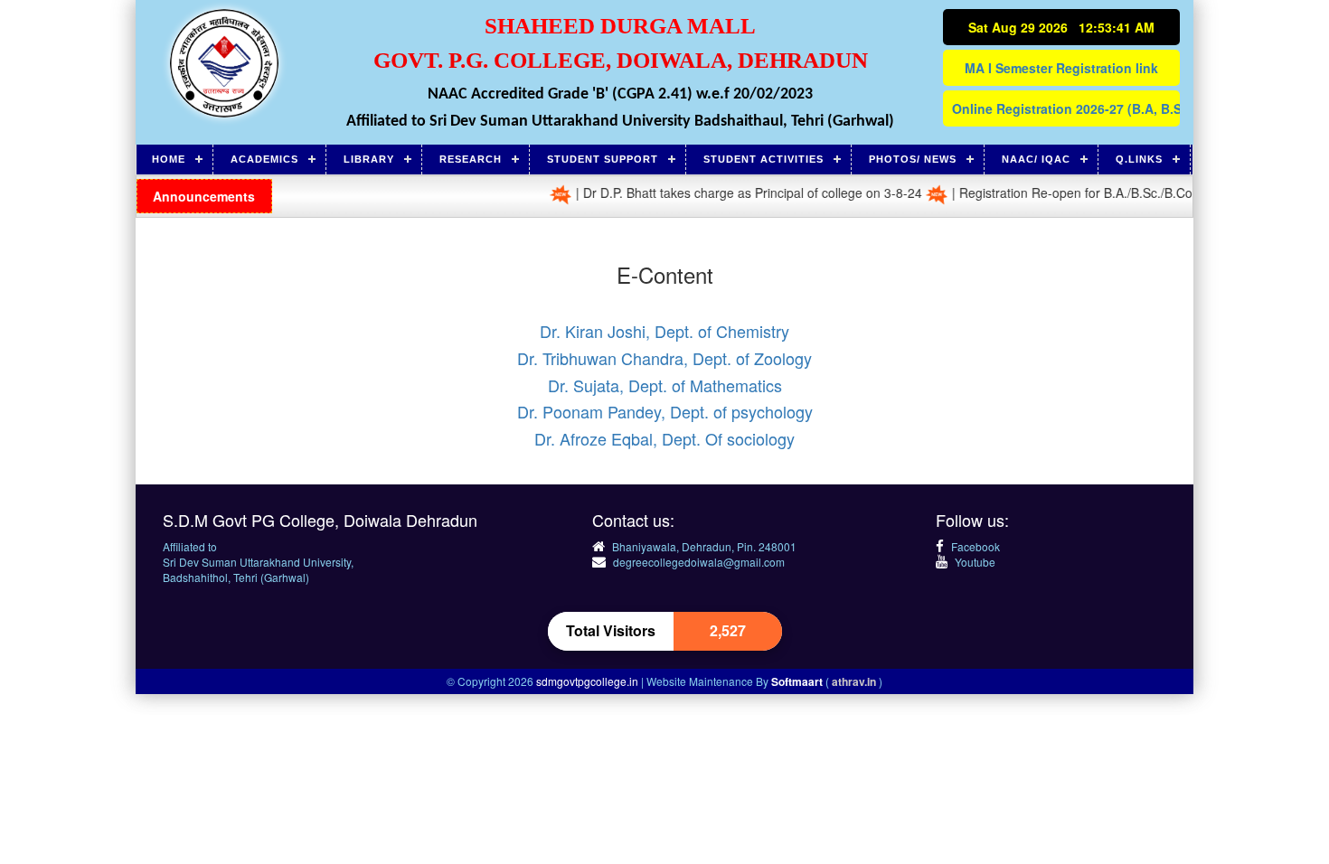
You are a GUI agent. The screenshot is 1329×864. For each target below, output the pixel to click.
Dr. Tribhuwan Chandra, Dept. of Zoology (664, 358)
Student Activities (763, 159)
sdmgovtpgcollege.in (588, 681)
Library (369, 159)
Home (168, 159)
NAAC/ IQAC (1036, 159)
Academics (264, 159)
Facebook (974, 546)
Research (470, 159)
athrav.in (855, 681)
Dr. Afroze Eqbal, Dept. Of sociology (664, 438)
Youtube (973, 561)
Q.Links (1139, 159)
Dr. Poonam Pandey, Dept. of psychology (665, 411)
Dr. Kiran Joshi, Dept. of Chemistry (664, 331)
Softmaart (798, 681)
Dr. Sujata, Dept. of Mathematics (665, 385)
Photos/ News (913, 159)
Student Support (602, 159)
